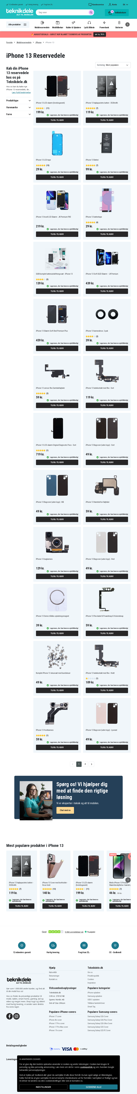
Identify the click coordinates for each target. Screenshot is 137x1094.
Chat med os (65, 810)
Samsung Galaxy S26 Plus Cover (100, 1020)
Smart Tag (91, 1007)
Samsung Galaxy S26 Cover (98, 1016)
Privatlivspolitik (93, 976)
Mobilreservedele (42, 27)
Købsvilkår (53, 972)
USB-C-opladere (94, 1000)
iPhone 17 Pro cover (56, 1023)
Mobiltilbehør (57, 27)
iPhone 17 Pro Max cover (58, 1027)
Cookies (91, 979)
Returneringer (54, 976)
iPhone (38, 42)
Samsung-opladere (95, 996)
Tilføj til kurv (57, 120)
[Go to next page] (91, 764)
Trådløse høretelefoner (96, 1003)
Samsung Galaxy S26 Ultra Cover (100, 1023)
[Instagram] (16, 1016)
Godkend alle (93, 1087)
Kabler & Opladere (73, 27)
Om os (90, 972)
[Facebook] (9, 1016)
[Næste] (127, 24)
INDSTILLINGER (43, 1087)
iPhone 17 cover (55, 1016)
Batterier (119, 27)
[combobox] (65, 12)
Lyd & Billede (89, 27)
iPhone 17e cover (55, 1030)
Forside (9, 42)
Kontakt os (53, 979)
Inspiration (92, 983)
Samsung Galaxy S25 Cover (98, 1027)
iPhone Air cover (55, 1020)
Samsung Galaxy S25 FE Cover (99, 1030)
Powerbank (104, 27)
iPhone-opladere (94, 993)
